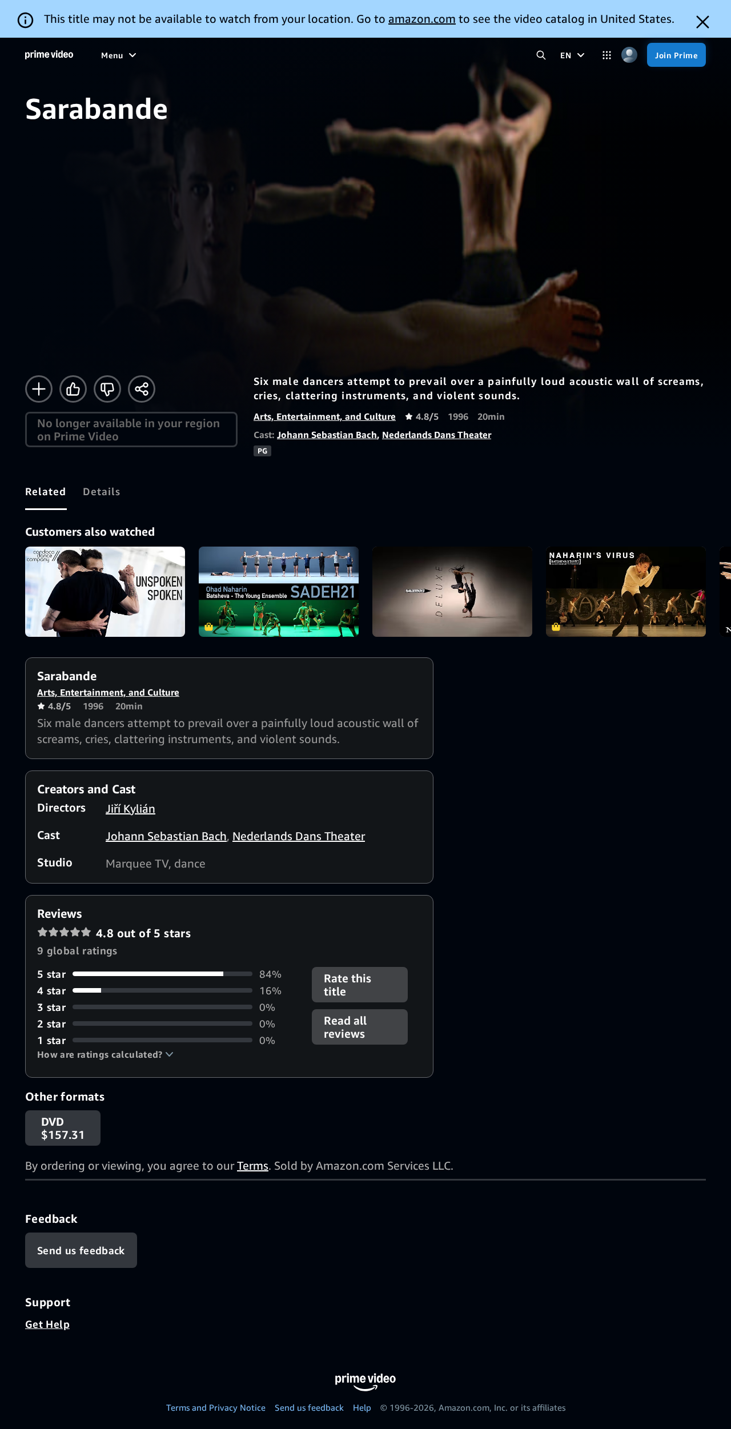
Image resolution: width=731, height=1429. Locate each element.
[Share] (141, 389)
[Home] (49, 54)
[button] (105, 1054)
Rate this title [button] (347, 985)
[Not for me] (107, 389)
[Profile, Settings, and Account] (629, 55)
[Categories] (607, 55)
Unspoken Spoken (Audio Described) (105, 592)
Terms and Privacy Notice (216, 1407)
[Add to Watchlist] (39, 389)
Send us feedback (309, 1407)
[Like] (73, 389)
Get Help (47, 1324)
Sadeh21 (279, 592)
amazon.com (422, 18)
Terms (252, 1165)
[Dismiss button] (703, 22)
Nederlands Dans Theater (436, 434)
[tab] (46, 491)
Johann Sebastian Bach (327, 434)
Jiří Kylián (130, 808)
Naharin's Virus (626, 592)
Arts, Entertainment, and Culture (325, 416)
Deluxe (452, 592)
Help (362, 1407)
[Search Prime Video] (541, 55)
